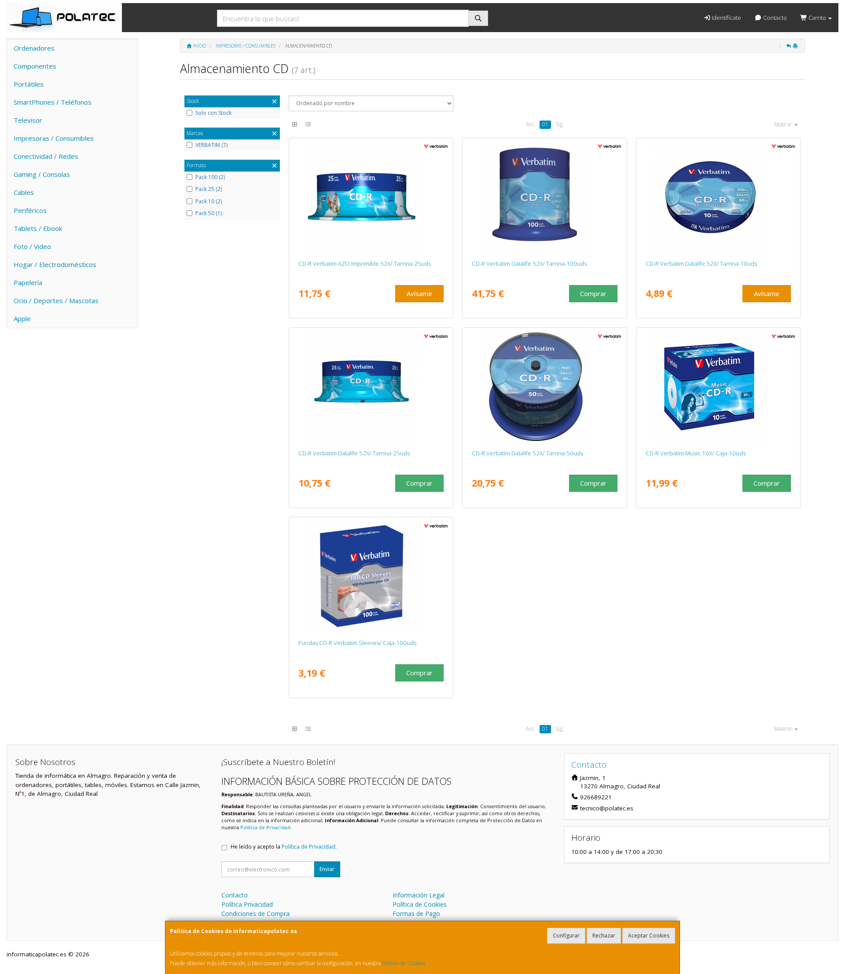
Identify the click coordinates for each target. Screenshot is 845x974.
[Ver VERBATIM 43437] (718, 197)
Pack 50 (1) (208, 213)
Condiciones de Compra (255, 913)
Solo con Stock (213, 113)
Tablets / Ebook (38, 228)
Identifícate (725, 18)
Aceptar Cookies (648, 935)
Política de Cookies (403, 963)
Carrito (817, 18)
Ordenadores (34, 48)
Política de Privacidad (265, 827)
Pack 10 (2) (208, 201)
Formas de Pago (416, 913)
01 (545, 124)
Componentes (35, 66)
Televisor (28, 120)
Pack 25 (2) (208, 189)
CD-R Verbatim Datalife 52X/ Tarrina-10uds (701, 263)
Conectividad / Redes (46, 156)
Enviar (327, 869)
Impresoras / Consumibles (54, 138)
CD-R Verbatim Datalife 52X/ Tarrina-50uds (527, 453)
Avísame (419, 293)
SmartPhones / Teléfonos (53, 102)
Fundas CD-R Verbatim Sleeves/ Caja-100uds (357, 643)
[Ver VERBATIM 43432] (371, 386)
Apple (22, 318)
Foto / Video (32, 246)
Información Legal (419, 895)
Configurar (566, 935)
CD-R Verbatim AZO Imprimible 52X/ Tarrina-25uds (364, 263)
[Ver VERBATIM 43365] (718, 386)
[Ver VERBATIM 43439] (371, 197)
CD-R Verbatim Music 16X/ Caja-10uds (696, 453)
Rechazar (603, 935)
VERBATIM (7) (211, 145)
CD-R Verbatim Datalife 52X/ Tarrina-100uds (529, 263)
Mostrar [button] (784, 124)
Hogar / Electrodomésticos (55, 264)
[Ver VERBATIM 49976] (371, 576)
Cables (24, 192)
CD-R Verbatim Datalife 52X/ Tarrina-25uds (354, 453)
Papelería (28, 282)
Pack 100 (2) (210, 177)
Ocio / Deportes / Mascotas (56, 300)
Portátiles (29, 84)
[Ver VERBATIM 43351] (544, 386)
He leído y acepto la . (284, 846)
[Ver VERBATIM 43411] (544, 197)
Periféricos (30, 210)
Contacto (774, 18)
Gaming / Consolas (42, 174)
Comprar (593, 293)
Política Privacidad (247, 904)
